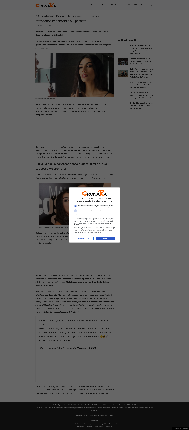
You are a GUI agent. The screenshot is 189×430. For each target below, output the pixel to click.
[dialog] (94, 215)
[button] (94, 215)
